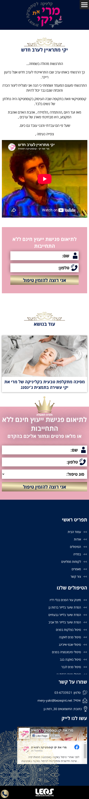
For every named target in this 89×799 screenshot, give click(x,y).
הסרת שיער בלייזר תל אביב (64, 622)
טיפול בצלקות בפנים (68, 630)
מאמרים (76, 569)
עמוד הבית (74, 532)
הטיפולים (75, 547)
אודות (77, 539)
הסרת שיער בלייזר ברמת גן (65, 607)
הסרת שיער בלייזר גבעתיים (64, 615)
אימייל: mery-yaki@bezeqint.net (59, 700)
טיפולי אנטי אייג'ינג (70, 644)
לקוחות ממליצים (71, 561)
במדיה (77, 554)
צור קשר (76, 576)
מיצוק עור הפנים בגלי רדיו (65, 600)
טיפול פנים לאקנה (70, 637)
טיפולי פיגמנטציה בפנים (66, 652)
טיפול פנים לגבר (71, 667)
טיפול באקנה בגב (70, 659)
